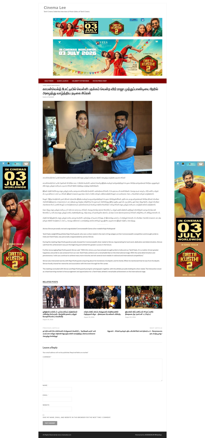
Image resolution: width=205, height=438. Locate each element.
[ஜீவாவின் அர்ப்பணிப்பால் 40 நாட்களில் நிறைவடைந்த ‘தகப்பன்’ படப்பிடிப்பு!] (143, 309)
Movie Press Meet (100, 81)
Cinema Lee (55, 7)
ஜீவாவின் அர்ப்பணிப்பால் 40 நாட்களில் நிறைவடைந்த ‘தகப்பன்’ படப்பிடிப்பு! (139, 313)
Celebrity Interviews (80, 81)
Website (46, 405)
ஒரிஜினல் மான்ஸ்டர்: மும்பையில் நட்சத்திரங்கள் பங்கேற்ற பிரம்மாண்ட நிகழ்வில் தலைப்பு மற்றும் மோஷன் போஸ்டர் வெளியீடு (60, 314)
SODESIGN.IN (149, 435)
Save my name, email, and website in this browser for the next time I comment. (77, 417)
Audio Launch (62, 81)
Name (45, 385)
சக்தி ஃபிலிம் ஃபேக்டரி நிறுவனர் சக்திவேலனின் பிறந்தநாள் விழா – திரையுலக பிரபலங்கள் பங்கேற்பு (102, 313)
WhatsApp (158, 435)
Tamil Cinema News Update (51, 85)
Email (46, 395)
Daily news (49, 81)
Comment (47, 357)
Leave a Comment (48, 97)
